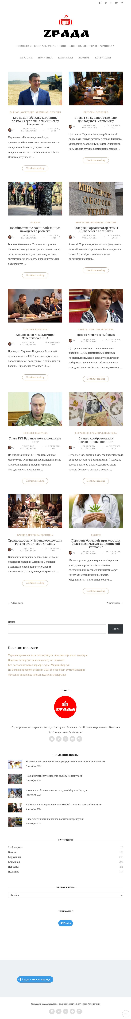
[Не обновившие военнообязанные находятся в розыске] (35, 214)
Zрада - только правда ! (36, 979)
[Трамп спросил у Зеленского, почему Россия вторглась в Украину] (35, 527)
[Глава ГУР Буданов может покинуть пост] (35, 425)
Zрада (67, 923)
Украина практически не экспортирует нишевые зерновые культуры (47, 655)
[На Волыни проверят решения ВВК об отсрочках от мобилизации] (15, 807)
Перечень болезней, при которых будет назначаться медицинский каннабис (95, 544)
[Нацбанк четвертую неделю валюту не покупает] (15, 779)
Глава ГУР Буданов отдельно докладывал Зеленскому (96, 119)
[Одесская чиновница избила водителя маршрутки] (15, 822)
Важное (84, 57)
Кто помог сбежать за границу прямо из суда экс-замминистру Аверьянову (35, 121)
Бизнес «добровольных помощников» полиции (95, 440)
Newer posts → (115, 603)
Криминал (65, 57)
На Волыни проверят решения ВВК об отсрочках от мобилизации (46, 670)
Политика (45, 57)
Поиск (11, 622)
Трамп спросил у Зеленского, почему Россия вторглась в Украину (35, 542)
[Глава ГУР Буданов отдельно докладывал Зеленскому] (96, 104)
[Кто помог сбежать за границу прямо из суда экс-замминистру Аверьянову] (35, 104)
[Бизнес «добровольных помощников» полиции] (96, 425)
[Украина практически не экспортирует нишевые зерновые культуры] (15, 764)
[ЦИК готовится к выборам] (96, 321)
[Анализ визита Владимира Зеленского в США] (35, 321)
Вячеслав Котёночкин (24, 130)
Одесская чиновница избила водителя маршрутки (37, 675)
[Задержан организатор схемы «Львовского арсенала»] (96, 214)
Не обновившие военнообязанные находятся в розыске (35, 229)
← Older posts (15, 603)
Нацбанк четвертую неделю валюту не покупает (36, 660)
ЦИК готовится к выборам (96, 335)
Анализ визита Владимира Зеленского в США (35, 336)
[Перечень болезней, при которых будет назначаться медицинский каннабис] (96, 527)
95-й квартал (15, 847)
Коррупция (103, 57)
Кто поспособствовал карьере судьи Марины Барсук (38, 665)
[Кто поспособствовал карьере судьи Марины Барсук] (15, 793)
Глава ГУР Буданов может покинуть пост (35, 440)
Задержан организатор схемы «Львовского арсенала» (96, 229)
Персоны (26, 57)
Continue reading (37, 168)
